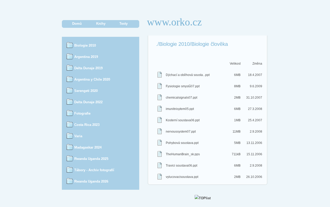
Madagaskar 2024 (88, 147)
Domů (77, 23)
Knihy (100, 23)
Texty (123, 23)
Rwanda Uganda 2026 (91, 181)
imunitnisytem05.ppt (180, 109)
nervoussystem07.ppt (181, 131)
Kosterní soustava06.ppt (183, 120)
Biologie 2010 (85, 45)
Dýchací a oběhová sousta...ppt (188, 75)
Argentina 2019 (86, 57)
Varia (78, 136)
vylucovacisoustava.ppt (182, 177)
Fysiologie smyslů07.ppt (183, 86)
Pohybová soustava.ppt (182, 143)
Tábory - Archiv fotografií (94, 170)
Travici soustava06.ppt (181, 165)
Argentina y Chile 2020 (92, 79)
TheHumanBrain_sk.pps (183, 154)
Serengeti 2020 (86, 91)
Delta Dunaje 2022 (88, 102)
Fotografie (82, 113)
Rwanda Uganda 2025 (91, 159)
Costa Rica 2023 (87, 125)
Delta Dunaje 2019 (88, 68)
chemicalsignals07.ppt (181, 97)
